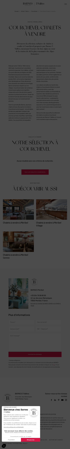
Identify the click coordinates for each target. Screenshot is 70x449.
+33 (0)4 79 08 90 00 (38, 295)
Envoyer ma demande (35, 354)
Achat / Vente (25, 11)
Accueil (17, 11)
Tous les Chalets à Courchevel (35, 172)
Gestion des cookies (56, 440)
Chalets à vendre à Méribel (15, 222)
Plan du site (43, 440)
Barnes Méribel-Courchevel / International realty (33, 4)
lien (54, 364)
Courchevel (34, 11)
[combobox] (38, 329)
